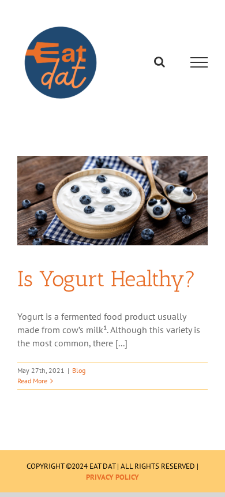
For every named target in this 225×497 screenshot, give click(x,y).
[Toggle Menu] (199, 62)
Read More (32, 380)
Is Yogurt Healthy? (106, 279)
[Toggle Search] (159, 62)
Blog (78, 370)
